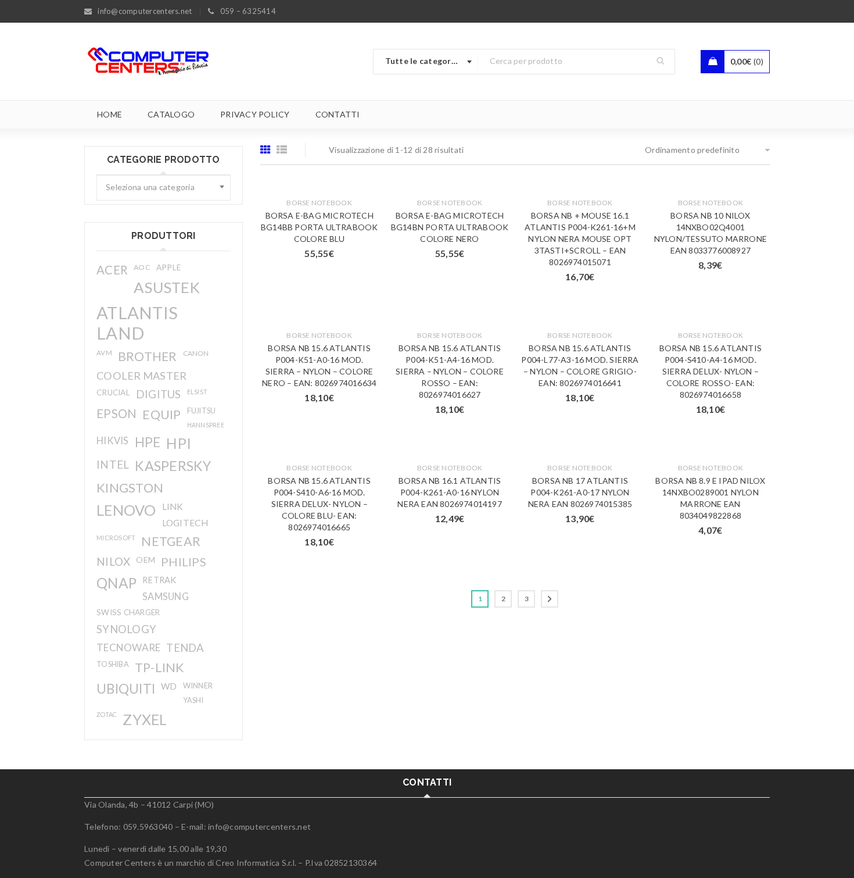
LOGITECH (185, 522)
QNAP (116, 582)
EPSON (116, 413)
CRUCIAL (113, 392)
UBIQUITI (125, 689)
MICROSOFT (115, 537)
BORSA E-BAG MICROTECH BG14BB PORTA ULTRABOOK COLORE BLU (319, 227)
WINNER (198, 685)
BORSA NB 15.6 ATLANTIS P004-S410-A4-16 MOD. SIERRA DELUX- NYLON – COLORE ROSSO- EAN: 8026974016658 (710, 371)
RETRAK (159, 579)
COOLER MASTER (141, 375)
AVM (104, 352)
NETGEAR (170, 541)
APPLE (168, 267)
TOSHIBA (112, 664)
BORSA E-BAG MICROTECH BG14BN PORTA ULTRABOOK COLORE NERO (449, 227)
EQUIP (161, 414)
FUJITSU (201, 410)
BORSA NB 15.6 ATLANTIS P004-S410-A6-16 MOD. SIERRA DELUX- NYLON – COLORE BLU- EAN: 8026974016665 (319, 504)
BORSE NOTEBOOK (319, 202)
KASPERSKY (173, 466)
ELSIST (197, 391)
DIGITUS (158, 394)
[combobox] (426, 61)
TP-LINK (160, 667)
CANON (196, 353)
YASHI (193, 700)
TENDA (185, 647)
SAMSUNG (165, 596)
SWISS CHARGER (128, 612)
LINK (173, 506)
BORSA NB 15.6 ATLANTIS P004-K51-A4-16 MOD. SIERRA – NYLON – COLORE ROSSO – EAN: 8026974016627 (450, 371)
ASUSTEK (167, 287)
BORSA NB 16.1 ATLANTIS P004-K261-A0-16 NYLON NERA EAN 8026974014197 (449, 492)
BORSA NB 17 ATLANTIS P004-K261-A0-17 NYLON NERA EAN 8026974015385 (580, 492)
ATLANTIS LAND (137, 322)
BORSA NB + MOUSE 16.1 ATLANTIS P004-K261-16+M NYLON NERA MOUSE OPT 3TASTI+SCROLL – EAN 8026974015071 (580, 238)
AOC (142, 267)
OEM (145, 560)
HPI (178, 443)
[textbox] (163, 188)
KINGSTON (129, 487)
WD (169, 686)
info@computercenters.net (259, 826)
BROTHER (147, 356)
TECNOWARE (128, 647)
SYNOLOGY (126, 629)
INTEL (112, 464)
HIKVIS (112, 440)
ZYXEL (145, 719)
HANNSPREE (205, 425)
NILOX (113, 561)
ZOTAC (106, 714)
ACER (112, 270)
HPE (148, 442)
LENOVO (126, 510)
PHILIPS (183, 562)
